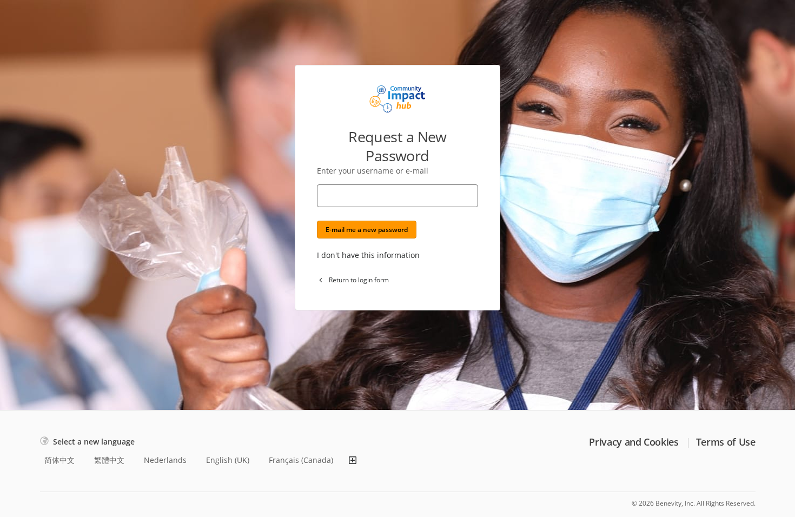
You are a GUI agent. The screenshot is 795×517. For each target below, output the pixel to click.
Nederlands (165, 460)
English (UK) (227, 460)
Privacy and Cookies (633, 441)
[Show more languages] (352, 460)
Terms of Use (726, 441)
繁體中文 (109, 460)
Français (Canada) (301, 460)
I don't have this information (368, 255)
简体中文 (59, 460)
